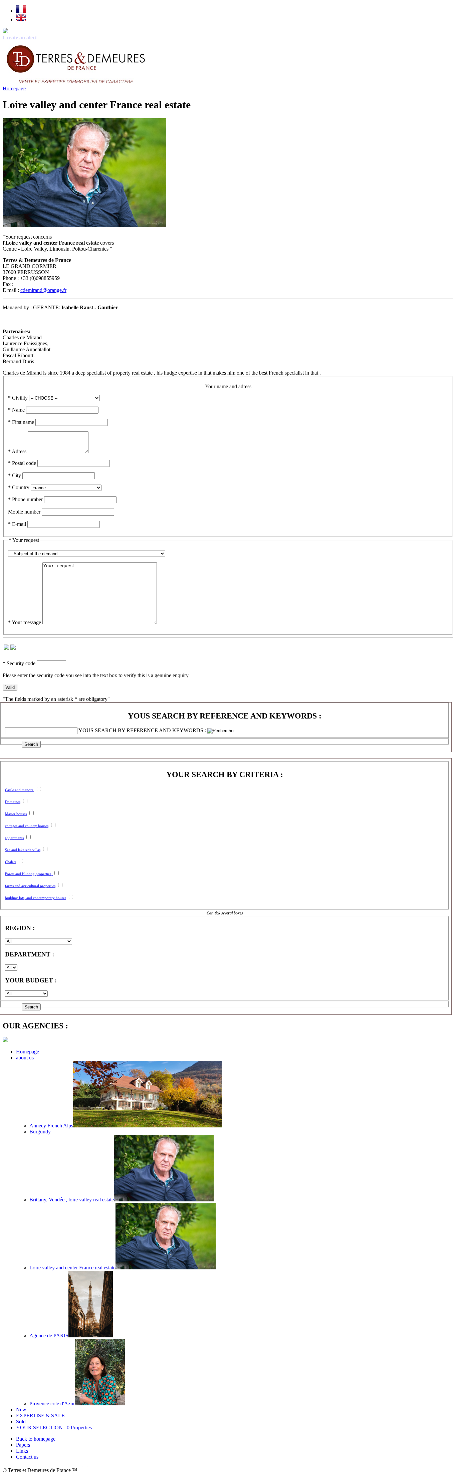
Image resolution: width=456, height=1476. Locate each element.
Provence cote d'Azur (52, 1403)
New (21, 1409)
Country (18, 487)
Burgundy (40, 1131)
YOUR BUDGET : (31, 980)
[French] (21, 11)
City (14, 475)
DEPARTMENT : (29, 954)
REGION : (20, 927)
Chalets (10, 862)
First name (21, 422)
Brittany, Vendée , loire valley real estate (71, 1199)
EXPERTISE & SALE (40, 1415)
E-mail (17, 524)
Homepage (14, 88)
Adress (17, 451)
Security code (19, 663)
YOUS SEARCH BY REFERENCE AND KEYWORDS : (224, 716)
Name (16, 410)
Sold (21, 1421)
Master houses (16, 814)
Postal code (22, 463)
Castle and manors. (19, 790)
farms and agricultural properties (30, 886)
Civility (18, 398)
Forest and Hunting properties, (29, 874)
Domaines (12, 802)
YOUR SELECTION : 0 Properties (54, 1427)
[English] (21, 19)
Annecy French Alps (51, 1125)
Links (22, 1451)
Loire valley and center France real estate (72, 1267)
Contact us (27, 1457)
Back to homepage (35, 1439)
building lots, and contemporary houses (35, 898)
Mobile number (24, 512)
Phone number (25, 499)
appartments (14, 838)
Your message (24, 622)
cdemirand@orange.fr (43, 290)
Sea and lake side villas (22, 850)
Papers (23, 1445)
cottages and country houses (26, 826)
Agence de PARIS (48, 1335)
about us (25, 1057)
